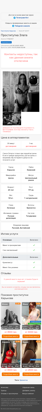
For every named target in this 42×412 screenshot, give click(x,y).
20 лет (11, 190)
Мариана (6, 342)
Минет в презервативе (12, 245)
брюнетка (24, 380)
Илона (5, 304)
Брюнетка (31, 208)
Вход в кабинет (28, 394)
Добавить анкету (28, 391)
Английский (25, 228)
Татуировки (31, 216)
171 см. (31, 190)
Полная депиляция (11, 217)
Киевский (31, 170)
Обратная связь (28, 387)
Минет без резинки (10, 267)
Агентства (4, 387)
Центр (11, 178)
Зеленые (11, 208)
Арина (25, 342)
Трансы (3, 391)
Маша (25, 304)
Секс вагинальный (10, 250)
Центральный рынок (31, 179)
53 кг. (11, 198)
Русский (15, 228)
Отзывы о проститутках (9, 394)
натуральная (31, 198)
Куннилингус (8, 262)
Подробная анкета (10, 336)
